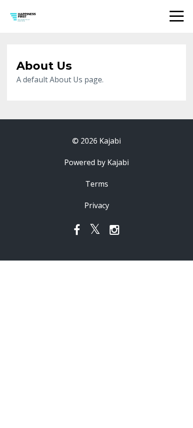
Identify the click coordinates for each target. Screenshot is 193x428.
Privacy (96, 205)
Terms (96, 184)
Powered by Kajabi (96, 162)
